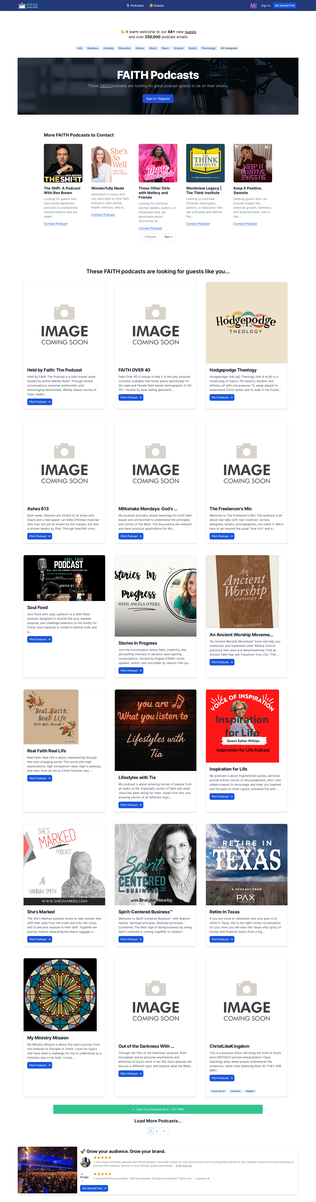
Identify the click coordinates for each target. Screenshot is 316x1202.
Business (92, 48)
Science (178, 48)
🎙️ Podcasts (135, 5)
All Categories (229, 48)
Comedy (109, 48)
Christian (236, 1091)
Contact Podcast (55, 223)
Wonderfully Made (107, 188)
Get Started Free (285, 5)
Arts (79, 48)
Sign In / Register (158, 98)
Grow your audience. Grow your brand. (125, 1151)
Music (153, 48)
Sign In (265, 5)
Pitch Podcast (37, 401)
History (140, 48)
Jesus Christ (218, 1091)
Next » (168, 236)
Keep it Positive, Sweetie (248, 190)
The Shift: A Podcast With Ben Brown (62, 190)
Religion (250, 1091)
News (165, 48)
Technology (209, 48)
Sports (193, 48)
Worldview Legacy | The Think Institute (203, 190)
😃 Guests (156, 5)
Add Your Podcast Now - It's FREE (160, 1109)
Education (125, 48)
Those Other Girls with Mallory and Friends (154, 193)
